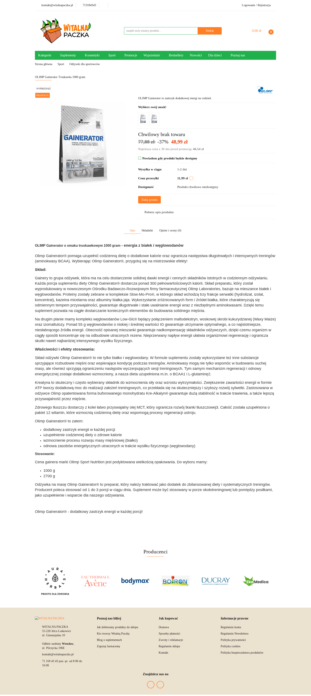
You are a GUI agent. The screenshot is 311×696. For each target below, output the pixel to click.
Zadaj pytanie (149, 199)
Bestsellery (176, 55)
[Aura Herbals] (55, 581)
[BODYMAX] (135, 581)
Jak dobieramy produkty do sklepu (117, 627)
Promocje (130, 55)
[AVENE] (95, 581)
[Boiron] (176, 581)
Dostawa (164, 627)
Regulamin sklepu (169, 646)
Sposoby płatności (169, 633)
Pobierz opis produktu (159, 212)
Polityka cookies (230, 646)
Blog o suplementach (109, 640)
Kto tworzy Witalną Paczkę (113, 633)
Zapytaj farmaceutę (108, 646)
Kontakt (163, 652)
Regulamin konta (231, 627)
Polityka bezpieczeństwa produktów (242, 652)
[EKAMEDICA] (256, 581)
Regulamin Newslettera (234, 633)
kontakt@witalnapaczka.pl (58, 654)
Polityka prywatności (233, 640)
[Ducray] (216, 581)
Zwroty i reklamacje (171, 640)
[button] (109, 618)
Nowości (196, 55)
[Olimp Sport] (265, 89)
